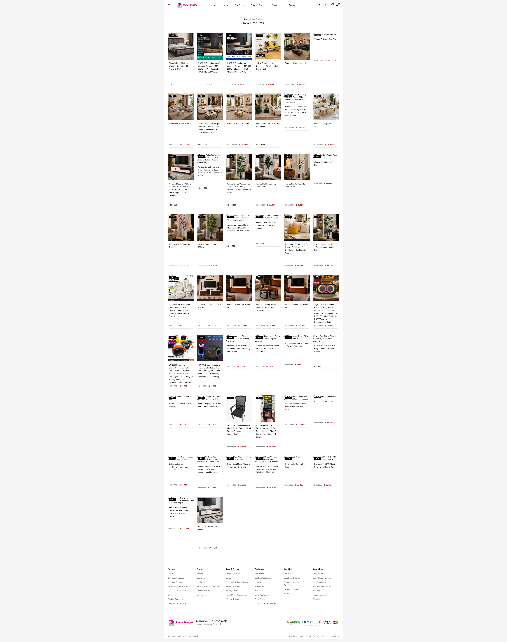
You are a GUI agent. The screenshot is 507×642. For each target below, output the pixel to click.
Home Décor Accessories (236, 595)
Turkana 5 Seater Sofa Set (296, 63)
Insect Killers (260, 586)
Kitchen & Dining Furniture (179, 586)
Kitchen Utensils (203, 591)
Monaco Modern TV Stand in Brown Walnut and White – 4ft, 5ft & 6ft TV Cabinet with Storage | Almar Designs (180, 190)
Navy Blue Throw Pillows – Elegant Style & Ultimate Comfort (325, 348)
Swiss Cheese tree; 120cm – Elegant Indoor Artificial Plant (325, 247)
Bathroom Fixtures (291, 589)
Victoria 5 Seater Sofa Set (325, 39)
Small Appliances (262, 599)
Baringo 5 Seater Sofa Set (238, 123)
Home (246, 19)
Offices (170, 595)
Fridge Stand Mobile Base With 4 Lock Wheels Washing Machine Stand (209, 469)
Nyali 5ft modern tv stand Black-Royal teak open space (295, 406)
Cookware (201, 578)
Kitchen (200, 574)
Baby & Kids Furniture (322, 578)
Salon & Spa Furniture (177, 603)
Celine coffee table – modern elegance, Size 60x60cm (178, 467)
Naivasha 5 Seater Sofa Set (180, 123)
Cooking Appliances (263, 578)
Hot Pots (200, 582)
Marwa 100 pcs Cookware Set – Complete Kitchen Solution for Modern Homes (267, 469)
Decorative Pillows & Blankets (238, 582)
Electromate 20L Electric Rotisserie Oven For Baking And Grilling (238, 348)
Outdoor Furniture (175, 599)
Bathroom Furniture (176, 578)
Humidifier (259, 582)
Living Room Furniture (177, 591)
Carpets (229, 578)
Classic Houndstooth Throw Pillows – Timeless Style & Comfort (267, 348)
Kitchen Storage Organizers (208, 586)
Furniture (171, 574)
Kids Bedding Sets (320, 582)
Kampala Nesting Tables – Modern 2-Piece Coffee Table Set (267, 307)
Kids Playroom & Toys (322, 586)
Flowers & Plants (233, 586)
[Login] (325, 5)
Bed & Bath (288, 574)
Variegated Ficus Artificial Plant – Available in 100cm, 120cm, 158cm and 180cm (238, 228)
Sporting (316, 599)
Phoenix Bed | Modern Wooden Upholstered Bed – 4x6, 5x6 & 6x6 (180, 66)
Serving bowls (202, 595)
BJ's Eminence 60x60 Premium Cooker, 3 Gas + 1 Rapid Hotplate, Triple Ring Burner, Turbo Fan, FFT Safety (267, 431)
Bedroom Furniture (176, 582)
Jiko (256, 591)
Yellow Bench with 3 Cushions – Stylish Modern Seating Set (267, 66)
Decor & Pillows (232, 574)
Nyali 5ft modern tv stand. (325, 401)
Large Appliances (262, 595)
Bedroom (288, 593)
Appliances (259, 574)
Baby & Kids (318, 574)
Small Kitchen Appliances (265, 603)
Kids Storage (318, 591)
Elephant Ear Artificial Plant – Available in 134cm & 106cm (267, 225)
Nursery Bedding (320, 595)
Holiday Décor (232, 591)
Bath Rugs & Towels (292, 578)
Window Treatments (234, 599)
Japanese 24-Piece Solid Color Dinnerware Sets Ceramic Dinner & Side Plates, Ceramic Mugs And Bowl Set (180, 310)
